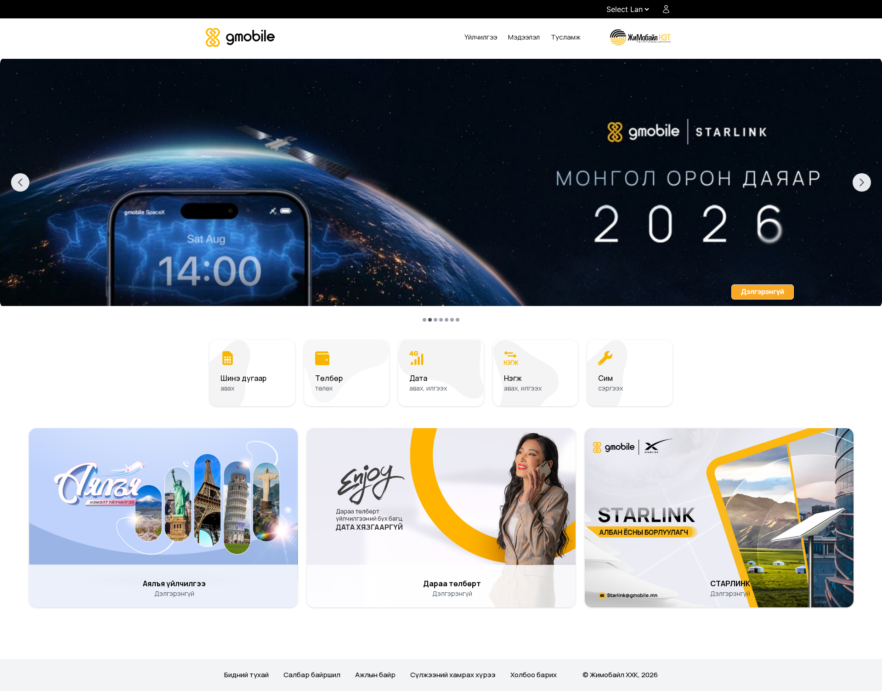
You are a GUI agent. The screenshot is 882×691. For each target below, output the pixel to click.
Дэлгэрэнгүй (762, 291)
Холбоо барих (533, 675)
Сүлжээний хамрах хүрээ (453, 675)
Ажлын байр (375, 675)
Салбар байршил (311, 675)
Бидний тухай (246, 675)
